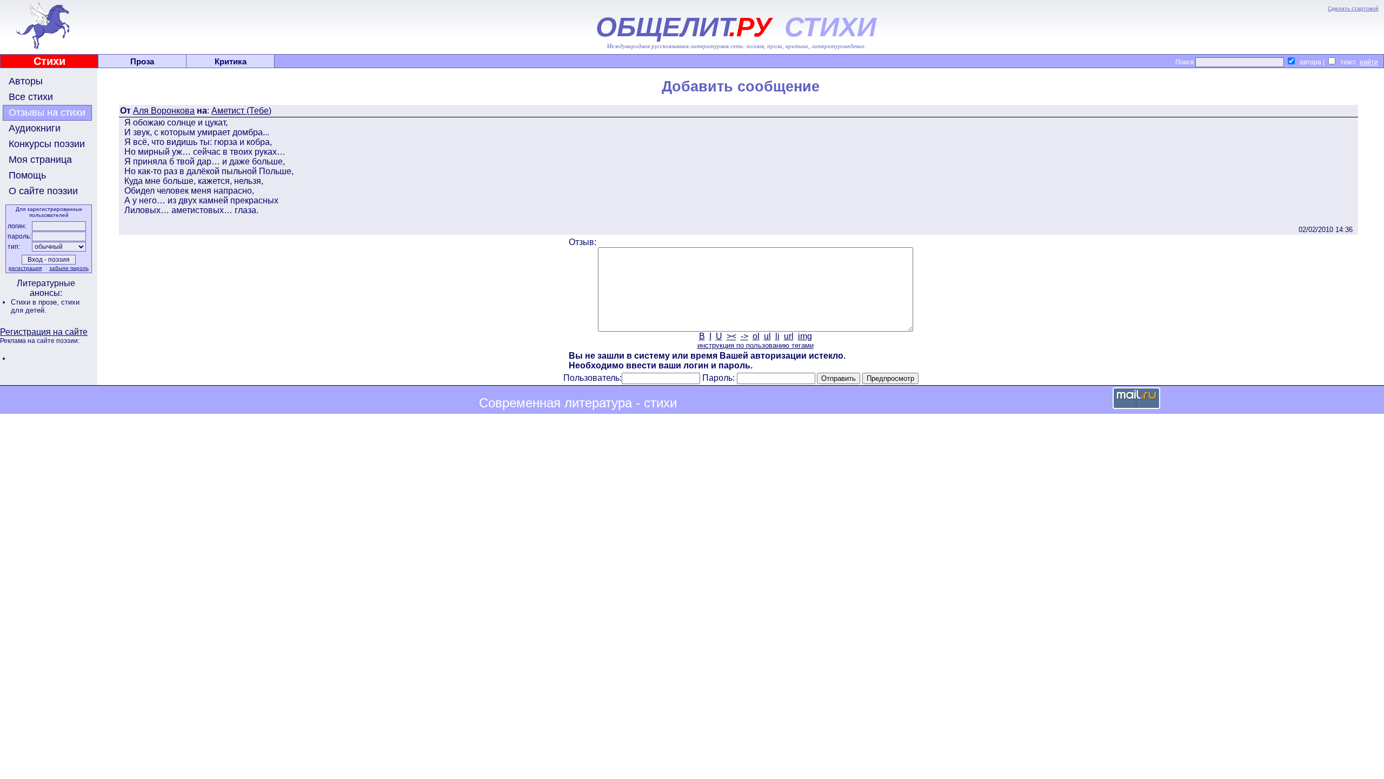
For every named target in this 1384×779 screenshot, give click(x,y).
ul (767, 336)
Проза (142, 61)
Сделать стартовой (1353, 8)
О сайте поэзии (43, 191)
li (777, 336)
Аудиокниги (35, 128)
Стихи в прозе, (36, 302)
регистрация (25, 268)
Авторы (26, 81)
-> (744, 336)
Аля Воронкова (164, 110)
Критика (231, 61)
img (805, 336)
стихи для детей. (45, 306)
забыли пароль (69, 268)
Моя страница (40, 159)
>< (731, 336)
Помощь (27, 175)
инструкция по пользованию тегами (755, 345)
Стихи (49, 61)
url (789, 336)
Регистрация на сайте (44, 331)
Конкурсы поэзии (47, 143)
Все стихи (31, 96)
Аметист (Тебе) (241, 110)
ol (756, 336)
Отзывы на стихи (47, 112)
